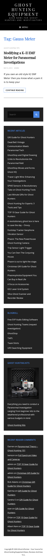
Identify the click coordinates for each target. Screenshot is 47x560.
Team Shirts (13, 343)
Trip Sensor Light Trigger (20, 247)
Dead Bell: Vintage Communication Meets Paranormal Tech (18, 146)
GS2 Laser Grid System (18, 289)
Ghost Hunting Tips (11, 48)
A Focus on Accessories (18, 284)
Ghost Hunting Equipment (23, 9)
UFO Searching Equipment (20, 348)
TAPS (10, 338)
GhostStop (13, 333)
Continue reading (16, 90)
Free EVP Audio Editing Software (23, 319)
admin (16, 68)
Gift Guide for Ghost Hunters (21, 137)
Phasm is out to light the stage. (22, 261)
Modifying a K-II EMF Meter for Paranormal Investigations (20, 57)
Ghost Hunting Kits (16, 425)
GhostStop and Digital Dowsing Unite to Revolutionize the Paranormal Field (22, 159)
